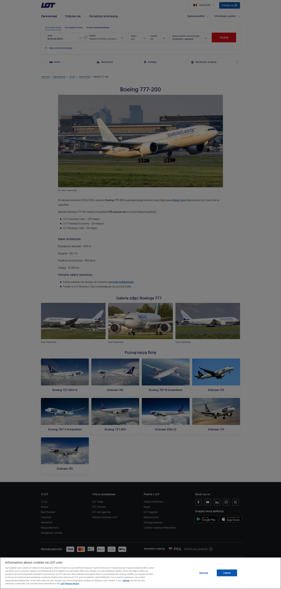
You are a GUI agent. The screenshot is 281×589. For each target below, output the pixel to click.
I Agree (227, 573)
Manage (203, 573)
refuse (125, 580)
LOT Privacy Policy (70, 583)
